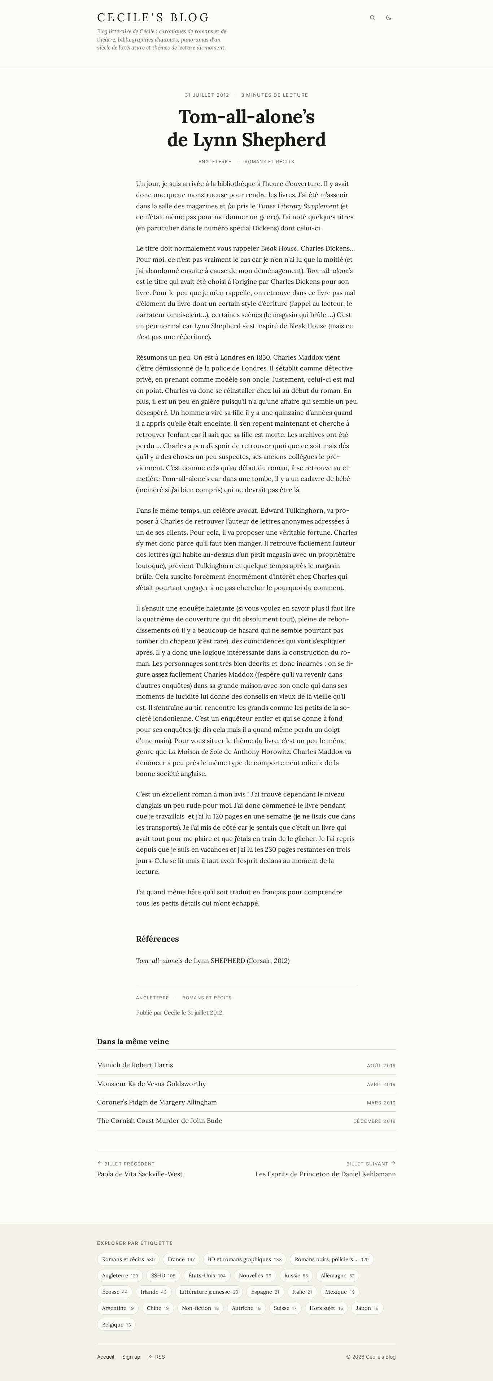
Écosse (115, 1291)
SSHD (163, 1275)
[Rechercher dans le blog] (372, 17)
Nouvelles (255, 1275)
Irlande (154, 1291)
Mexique (339, 1291)
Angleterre (214, 161)
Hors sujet (326, 1307)
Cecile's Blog (153, 17)
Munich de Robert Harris (135, 1065)
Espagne (265, 1291)
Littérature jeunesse (209, 1291)
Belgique (116, 1324)
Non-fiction (200, 1307)
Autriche (246, 1307)
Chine (158, 1307)
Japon (367, 1307)
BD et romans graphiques (245, 1259)
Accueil (105, 1357)
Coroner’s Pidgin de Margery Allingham (157, 1102)
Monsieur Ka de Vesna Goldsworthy (151, 1084)
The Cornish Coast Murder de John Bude (159, 1120)
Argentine (118, 1307)
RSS (160, 1357)
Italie (302, 1291)
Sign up (131, 1357)
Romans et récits (270, 161)
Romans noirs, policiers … (332, 1259)
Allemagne (337, 1275)
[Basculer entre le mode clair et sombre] (388, 17)
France (181, 1259)
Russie (296, 1275)
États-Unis (207, 1275)
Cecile (172, 1012)
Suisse (285, 1307)
